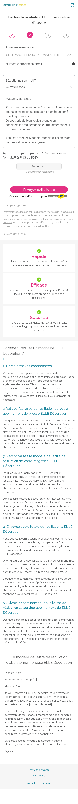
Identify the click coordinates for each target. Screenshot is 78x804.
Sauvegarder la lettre (14, 234)
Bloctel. (49, 226)
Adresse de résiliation (20, 47)
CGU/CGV (39, 776)
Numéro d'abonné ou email (24, 64)
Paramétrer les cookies (39, 783)
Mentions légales (39, 769)
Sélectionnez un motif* (21, 80)
